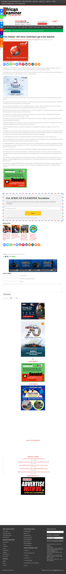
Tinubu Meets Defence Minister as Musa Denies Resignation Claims (34, 468)
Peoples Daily (5, 550)
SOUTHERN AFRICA (7, 533)
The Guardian (6, 542)
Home (4, 27)
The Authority (6, 554)
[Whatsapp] (10, 64)
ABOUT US (48, 1)
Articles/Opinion (45, 27)
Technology (59, 27)
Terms (53, 1)
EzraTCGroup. (11, 570)
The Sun (4, 548)
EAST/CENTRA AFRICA (7, 535)
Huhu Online (26, 533)
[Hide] (0, 49)
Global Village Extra (28, 539)
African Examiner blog (7, 3)
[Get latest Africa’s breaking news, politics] (10, 11)
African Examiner (12, 39)
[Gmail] (13, 64)
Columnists (52, 27)
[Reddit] (29, 64)
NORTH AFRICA (6, 537)
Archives (35, 1)
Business (4, 565)
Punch (4, 544)
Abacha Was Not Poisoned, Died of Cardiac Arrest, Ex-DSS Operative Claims (34, 472)
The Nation (5, 546)
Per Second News (27, 545)
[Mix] (35, 64)
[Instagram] (20, 64)
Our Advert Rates (26, 1)
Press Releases (37, 27)
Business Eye (5, 556)
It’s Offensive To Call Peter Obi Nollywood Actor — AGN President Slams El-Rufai (33, 236)
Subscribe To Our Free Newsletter (11, 1)
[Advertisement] (27, 250)
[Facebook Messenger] (17, 64)
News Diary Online (28, 537)
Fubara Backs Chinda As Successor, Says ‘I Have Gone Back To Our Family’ (27, 30)
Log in (62, 570)
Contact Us (42, 1)
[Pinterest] (23, 64)
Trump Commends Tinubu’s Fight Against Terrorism (34, 458)
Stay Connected (20, 3)
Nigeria (4, 561)
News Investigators (28, 543)
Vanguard (5, 552)
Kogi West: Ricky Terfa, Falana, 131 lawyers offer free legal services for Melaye (6, 236)
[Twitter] (7, 64)
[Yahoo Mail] (1, 33)
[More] (39, 64)
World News (24, 27)
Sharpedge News (27, 535)
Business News (13, 27)
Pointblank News (27, 531)
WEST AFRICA (5, 531)
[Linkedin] (26, 64)
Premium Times (27, 541)
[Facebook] (4, 64)
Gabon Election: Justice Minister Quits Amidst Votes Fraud (16, 236)
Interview (30, 27)
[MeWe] (32, 64)
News (8, 27)
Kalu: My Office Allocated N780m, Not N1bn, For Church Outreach (33, 465)
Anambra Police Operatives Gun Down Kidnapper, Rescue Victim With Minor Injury (24, 236)
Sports (19, 27)
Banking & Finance (21, 39)
